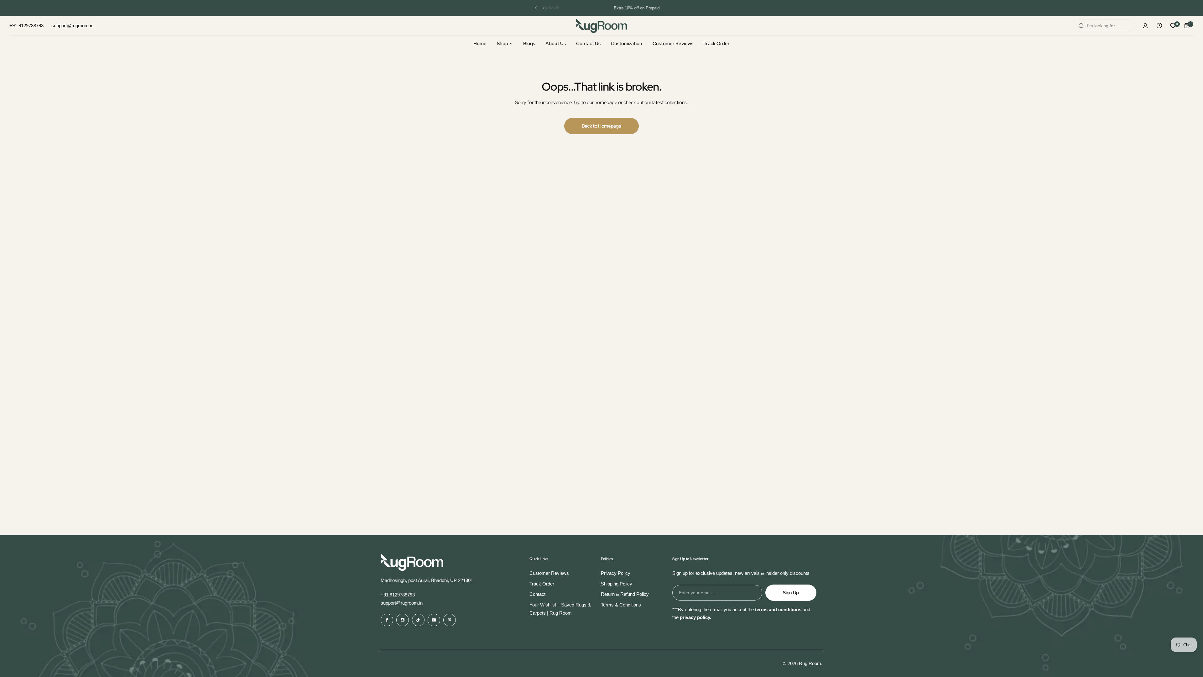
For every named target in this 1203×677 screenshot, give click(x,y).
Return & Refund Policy (625, 594)
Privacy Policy (615, 573)
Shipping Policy (616, 583)
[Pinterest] (449, 620)
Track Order (541, 583)
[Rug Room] (601, 25)
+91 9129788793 (398, 594)
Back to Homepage (601, 126)
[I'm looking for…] (1081, 25)
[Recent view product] (1159, 26)
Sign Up (791, 593)
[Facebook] (387, 620)
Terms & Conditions (621, 604)
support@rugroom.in (402, 603)
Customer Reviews (549, 573)
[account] (1145, 26)
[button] (536, 8)
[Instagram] (402, 620)
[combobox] (1104, 25)
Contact (537, 594)
